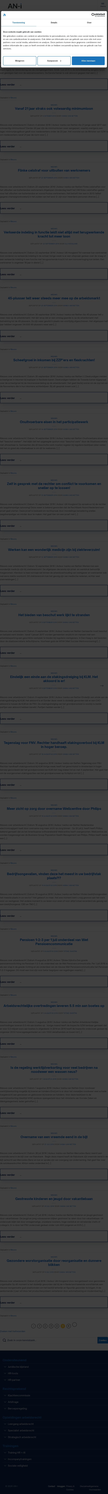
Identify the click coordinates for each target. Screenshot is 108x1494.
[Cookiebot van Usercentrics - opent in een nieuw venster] (93, 15)
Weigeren (19, 61)
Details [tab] (54, 22)
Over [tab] (89, 22)
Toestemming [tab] (18, 22)
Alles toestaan (88, 61)
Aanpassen (52, 61)
